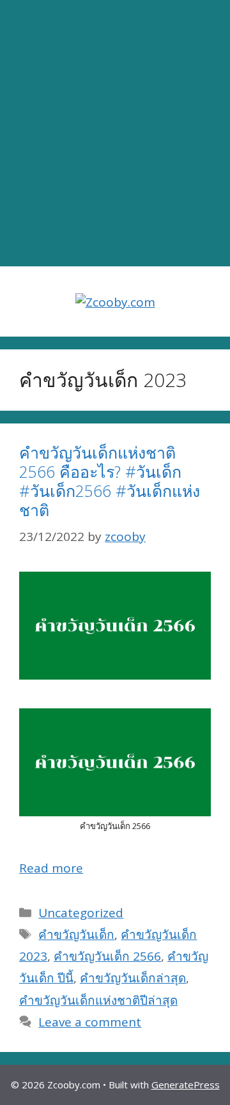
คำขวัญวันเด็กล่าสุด (133, 978)
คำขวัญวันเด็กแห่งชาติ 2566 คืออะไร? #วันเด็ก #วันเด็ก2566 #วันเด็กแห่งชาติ (109, 481)
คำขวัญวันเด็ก (76, 934)
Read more (51, 868)
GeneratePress (185, 1084)
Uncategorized (80, 912)
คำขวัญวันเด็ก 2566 (107, 956)
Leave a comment (89, 1022)
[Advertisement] (115, 133)
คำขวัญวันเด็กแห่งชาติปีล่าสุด (98, 1000)
